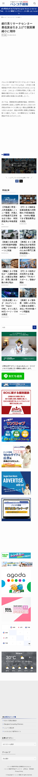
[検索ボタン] (34, 3)
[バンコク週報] (19, 3)
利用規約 (31, 769)
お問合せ (25, 769)
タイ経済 (6, 154)
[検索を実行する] (34, 327)
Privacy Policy (19, 771)
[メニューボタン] (3, 3)
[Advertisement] (19, 58)
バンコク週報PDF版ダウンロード (13, 769)
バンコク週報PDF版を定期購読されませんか (19, 766)
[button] (17, 181)
